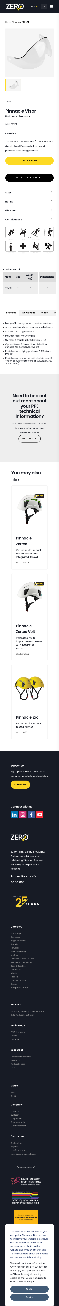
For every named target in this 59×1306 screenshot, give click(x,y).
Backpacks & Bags (19, 987)
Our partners (16, 1118)
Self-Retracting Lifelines (21, 962)
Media (13, 1092)
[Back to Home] (15, 8)
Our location (16, 1143)
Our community (18, 1122)
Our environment (18, 1125)
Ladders (14, 977)
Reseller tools (17, 1060)
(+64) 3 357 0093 (18, 1150)
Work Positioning (18, 951)
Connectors (16, 969)
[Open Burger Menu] (51, 6)
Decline (29, 1297)
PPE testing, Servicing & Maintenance (27, 1011)
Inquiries (14, 1146)
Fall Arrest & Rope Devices (22, 958)
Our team (15, 1115)
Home (8, 22)
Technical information (21, 1056)
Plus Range (16, 933)
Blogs (13, 1096)
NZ (37, 7)
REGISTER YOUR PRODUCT (29, 177)
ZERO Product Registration (22, 1015)
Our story (15, 1111)
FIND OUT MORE (30, 438)
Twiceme (15, 1039)
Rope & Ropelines (18, 966)
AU (32, 7)
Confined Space (18, 980)
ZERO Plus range (18, 1032)
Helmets (14, 944)
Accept (29, 1288)
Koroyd (14, 1035)
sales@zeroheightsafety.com (23, 1154)
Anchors (14, 955)
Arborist (14, 973)
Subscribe (20, 784)
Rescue (14, 984)
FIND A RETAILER (29, 160)
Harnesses (15, 937)
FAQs (13, 1067)
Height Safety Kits (18, 940)
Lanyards (15, 948)
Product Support (18, 1064)
